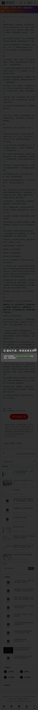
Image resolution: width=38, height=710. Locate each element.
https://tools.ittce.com (22, 356)
